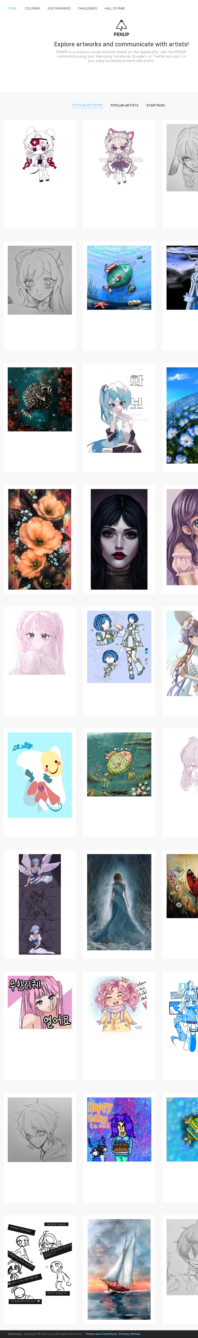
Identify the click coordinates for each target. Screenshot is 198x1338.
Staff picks (155, 105)
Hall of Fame (115, 8)
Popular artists (124, 105)
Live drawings (59, 8)
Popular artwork (87, 105)
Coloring (32, 8)
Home (12, 8)
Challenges (87, 8)
